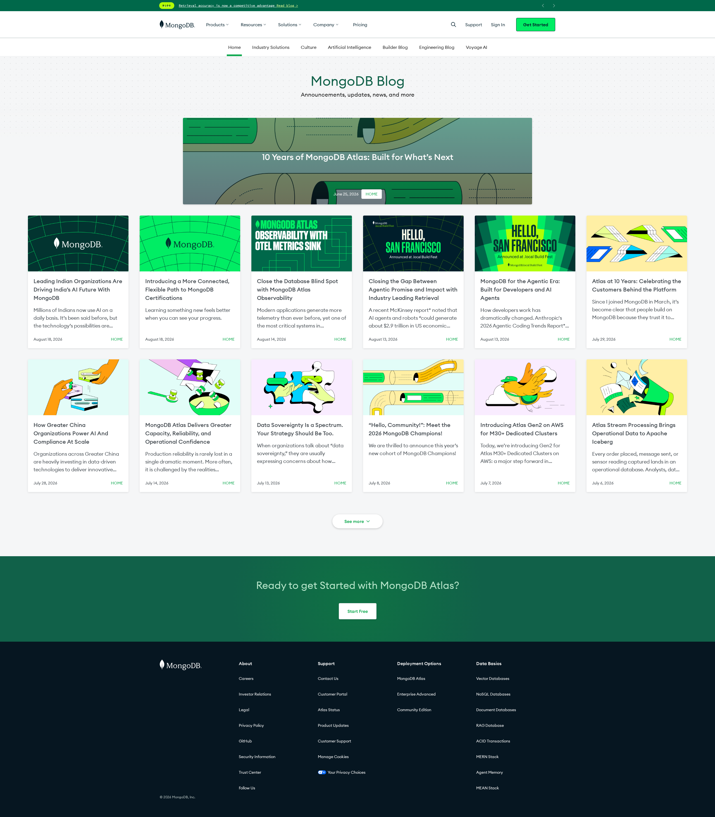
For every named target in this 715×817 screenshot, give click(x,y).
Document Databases (496, 709)
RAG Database (490, 725)
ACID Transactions (493, 741)
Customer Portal (332, 694)
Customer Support (334, 741)
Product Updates (333, 725)
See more (354, 521)
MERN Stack (487, 756)
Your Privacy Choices (347, 772)
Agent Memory (489, 772)
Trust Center (250, 772)
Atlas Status (329, 709)
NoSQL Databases (493, 694)
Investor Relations (255, 694)
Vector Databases (492, 678)
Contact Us (328, 678)
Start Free (357, 611)
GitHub (245, 741)
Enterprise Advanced (416, 694)
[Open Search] (453, 24)
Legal (244, 709)
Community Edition (414, 709)
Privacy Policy (251, 725)
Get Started (535, 24)
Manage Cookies (333, 756)
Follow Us (247, 787)
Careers (246, 678)
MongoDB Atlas (411, 678)
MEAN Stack (487, 787)
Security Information (257, 756)
